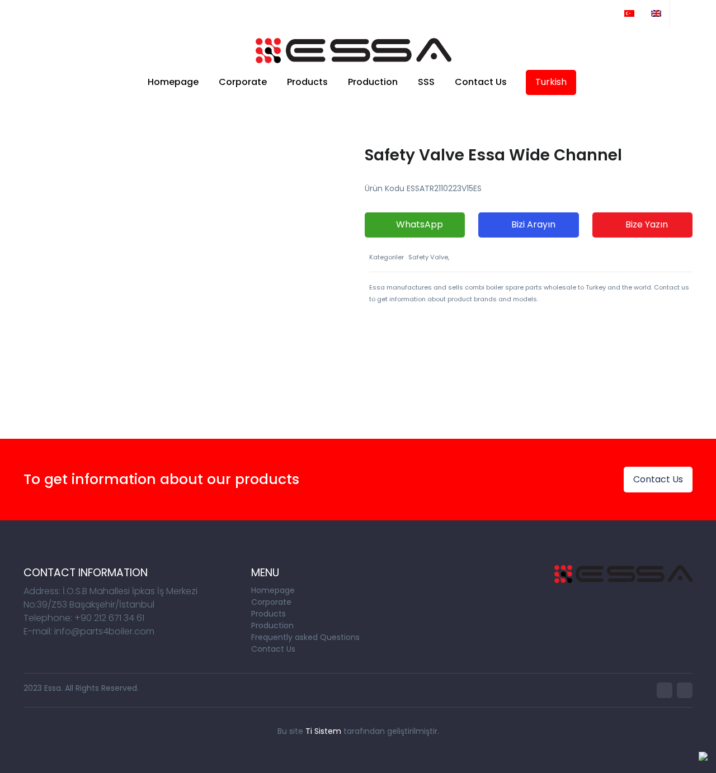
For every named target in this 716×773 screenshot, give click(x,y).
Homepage (173, 81)
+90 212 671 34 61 (291, 13)
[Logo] (353, 50)
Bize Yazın (645, 224)
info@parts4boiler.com (75, 13)
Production (373, 81)
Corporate (243, 81)
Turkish (551, 81)
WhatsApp (418, 224)
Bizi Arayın (532, 224)
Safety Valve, (428, 257)
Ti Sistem (323, 731)
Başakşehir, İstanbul (189, 13)
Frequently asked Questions (305, 637)
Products (307, 81)
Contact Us (481, 81)
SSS (426, 81)
